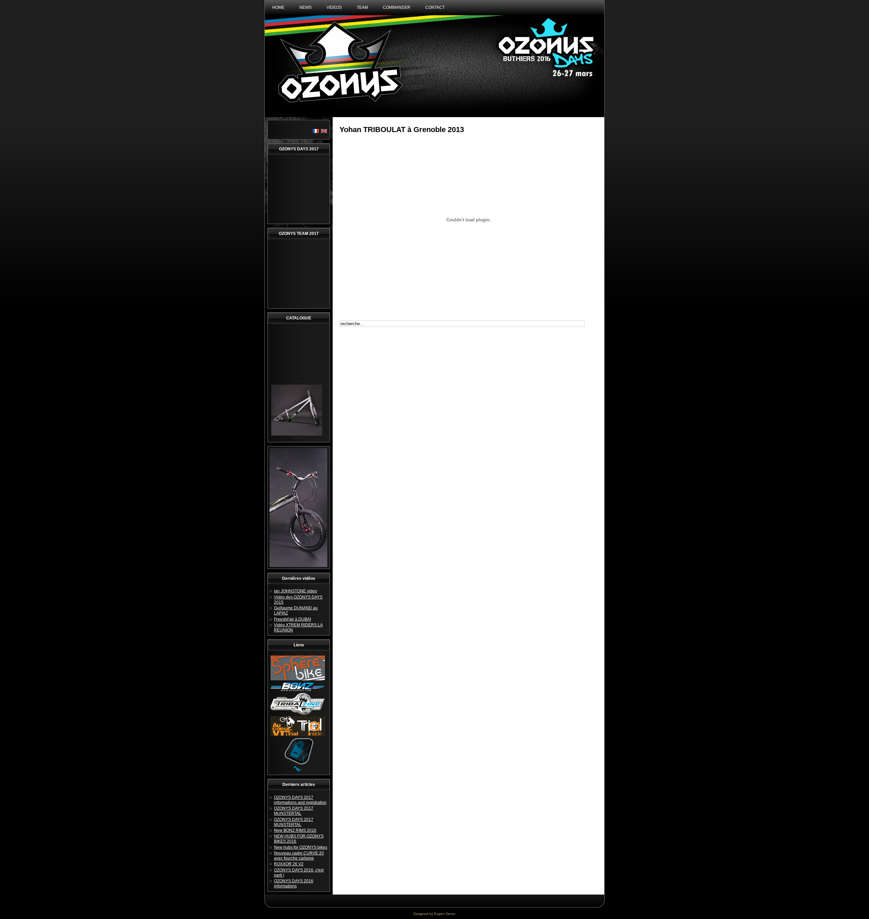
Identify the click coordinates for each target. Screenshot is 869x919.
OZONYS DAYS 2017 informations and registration (300, 800)
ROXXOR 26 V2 (288, 864)
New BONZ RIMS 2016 (295, 830)
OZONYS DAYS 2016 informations (293, 883)
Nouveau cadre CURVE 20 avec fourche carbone (299, 856)
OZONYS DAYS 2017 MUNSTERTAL (293, 811)
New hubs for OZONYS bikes (300, 847)
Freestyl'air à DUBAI (292, 619)
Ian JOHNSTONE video (295, 591)
